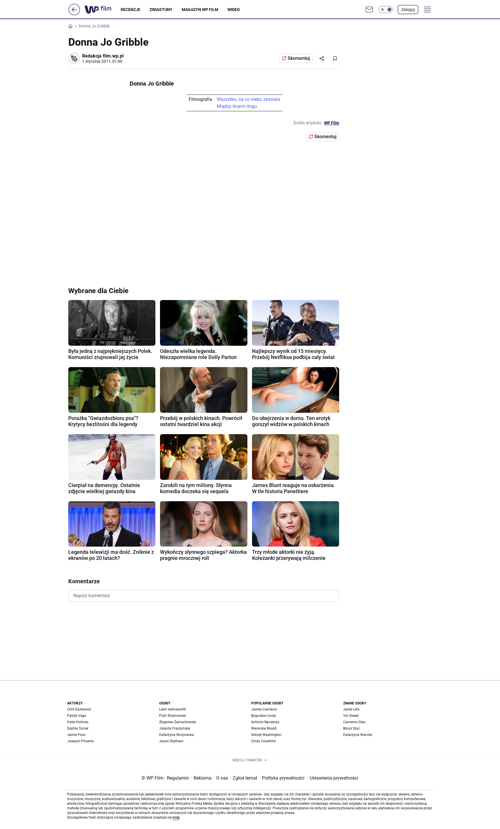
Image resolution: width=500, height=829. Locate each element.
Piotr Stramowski (172, 716)
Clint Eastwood (79, 709)
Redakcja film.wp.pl (103, 56)
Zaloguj (408, 9)
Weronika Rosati (264, 728)
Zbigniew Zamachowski (177, 722)
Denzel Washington (266, 735)
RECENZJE (130, 9)
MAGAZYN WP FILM (200, 9)
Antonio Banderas (265, 722)
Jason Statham (171, 741)
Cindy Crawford (263, 741)
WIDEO (233, 9)
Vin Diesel (351, 716)
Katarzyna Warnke (357, 735)
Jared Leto (351, 709)
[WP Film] (102, 9)
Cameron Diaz (354, 722)
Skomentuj (299, 58)
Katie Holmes (77, 722)
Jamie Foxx (76, 735)
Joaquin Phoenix (80, 741)
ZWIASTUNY (161, 9)
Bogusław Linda (263, 716)
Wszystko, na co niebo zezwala (248, 99)
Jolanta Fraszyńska (174, 728)
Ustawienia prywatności (332, 778)
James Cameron (264, 709)
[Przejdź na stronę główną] (74, 13)
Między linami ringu (237, 106)
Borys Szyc (351, 728)
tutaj (175, 817)
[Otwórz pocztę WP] (369, 9)
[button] (385, 9)
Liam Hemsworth (172, 709)
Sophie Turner (78, 728)
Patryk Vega (76, 716)
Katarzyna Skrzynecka (176, 735)
